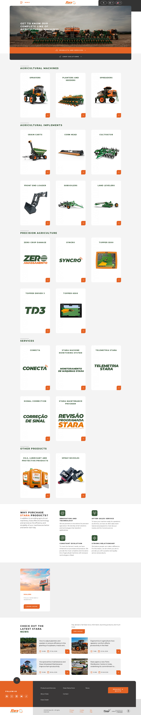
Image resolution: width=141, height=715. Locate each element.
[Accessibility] (111, 2)
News (87, 688)
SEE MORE (78, 631)
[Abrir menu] (21, 2)
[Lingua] (119, 2)
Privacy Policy (72, 711)
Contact (65, 694)
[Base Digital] (128, 711)
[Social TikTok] (26, 696)
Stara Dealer (45, 700)
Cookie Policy (82, 711)
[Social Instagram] (11, 696)
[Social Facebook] (6, 696)
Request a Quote (118, 690)
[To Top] (16, 680)
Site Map (91, 711)
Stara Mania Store (69, 688)
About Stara (44, 694)
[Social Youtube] (21, 696)
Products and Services (48, 688)
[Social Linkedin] (16, 696)
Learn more (32, 606)
